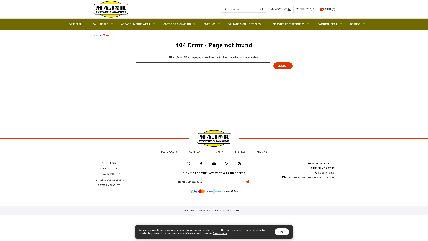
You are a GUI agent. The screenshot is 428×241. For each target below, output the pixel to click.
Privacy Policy (109, 174)
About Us (109, 162)
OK (282, 231)
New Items (74, 24)
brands (262, 152)
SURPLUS (209, 24)
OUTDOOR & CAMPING (177, 24)
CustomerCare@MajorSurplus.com (309, 177)
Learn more (220, 233)
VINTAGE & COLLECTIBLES (244, 24)
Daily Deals (100, 24)
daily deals (169, 152)
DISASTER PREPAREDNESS (288, 24)
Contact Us (109, 168)
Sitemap (239, 210)
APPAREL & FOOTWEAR (135, 24)
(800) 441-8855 (326, 172)
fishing (240, 152)
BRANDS (355, 24)
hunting (217, 152)
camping (194, 152)
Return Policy (109, 185)
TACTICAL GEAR (327, 24)
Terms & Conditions (109, 179)
